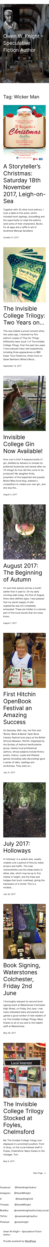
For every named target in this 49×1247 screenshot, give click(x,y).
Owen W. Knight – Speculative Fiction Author (23, 43)
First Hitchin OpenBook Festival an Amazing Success (19, 708)
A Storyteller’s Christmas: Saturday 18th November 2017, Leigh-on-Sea (24, 183)
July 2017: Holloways (17, 847)
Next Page (39, 1173)
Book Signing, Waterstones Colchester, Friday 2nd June (21, 979)
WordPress (30, 1241)
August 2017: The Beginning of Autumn (22, 572)
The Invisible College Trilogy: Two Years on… (24, 315)
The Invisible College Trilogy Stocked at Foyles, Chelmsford (23, 1118)
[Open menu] (24, 58)
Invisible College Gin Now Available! (23, 444)
